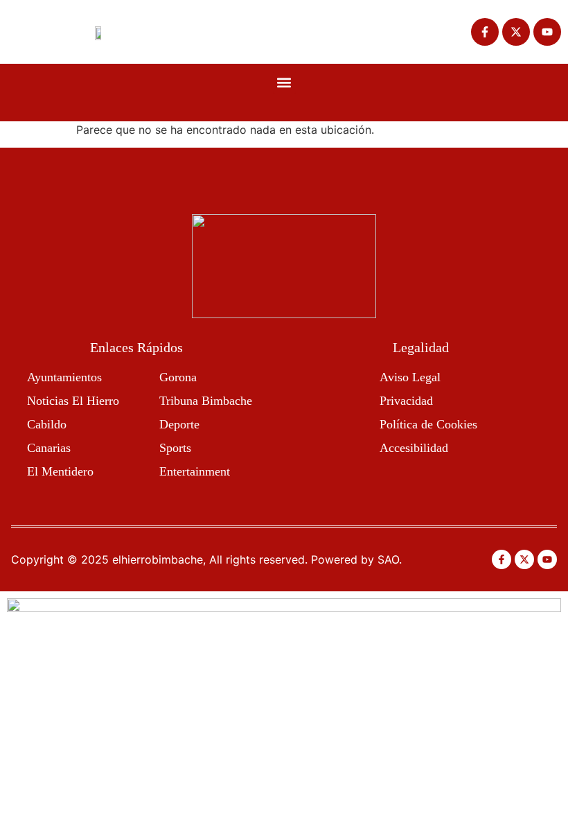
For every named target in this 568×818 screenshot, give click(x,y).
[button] (284, 82)
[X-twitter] (516, 32)
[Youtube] (547, 32)
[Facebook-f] (485, 32)
